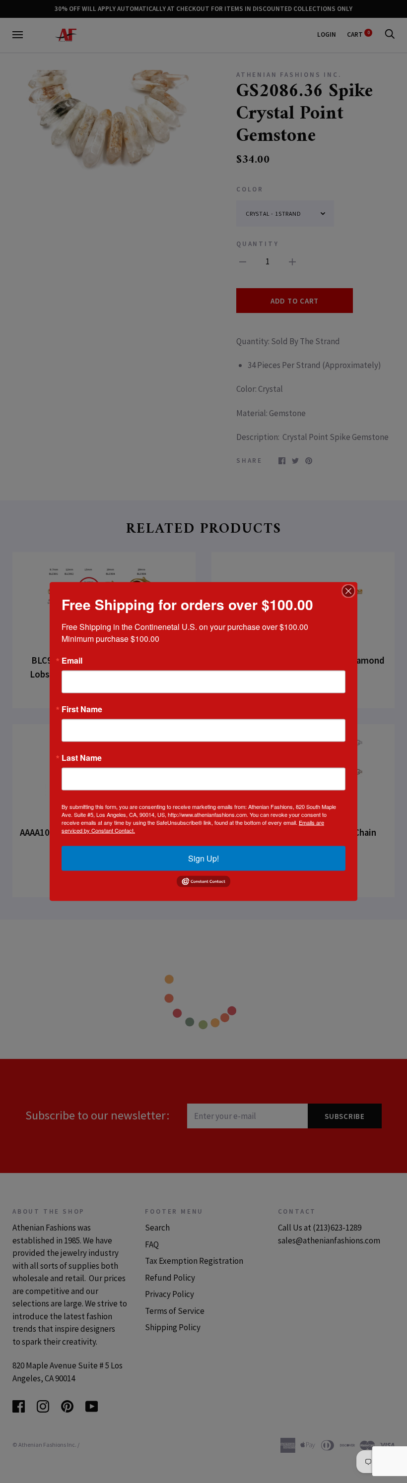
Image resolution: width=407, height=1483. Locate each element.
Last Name (82, 758)
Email (72, 661)
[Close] (348, 591)
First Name (82, 709)
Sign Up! (203, 858)
